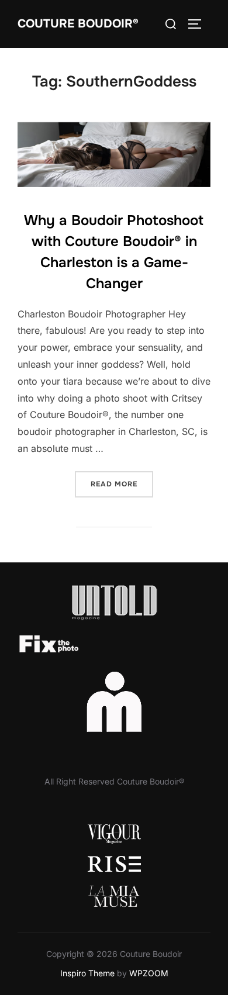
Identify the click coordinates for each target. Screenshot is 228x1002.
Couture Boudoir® (78, 23)
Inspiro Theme (87, 973)
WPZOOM (148, 973)
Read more (122, 484)
